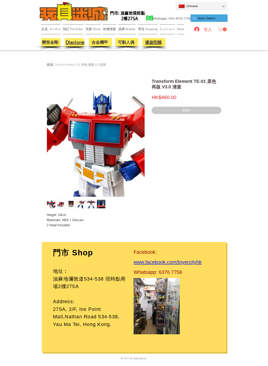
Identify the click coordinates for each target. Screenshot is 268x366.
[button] (223, 29)
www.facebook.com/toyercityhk (168, 262)
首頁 (50, 64)
